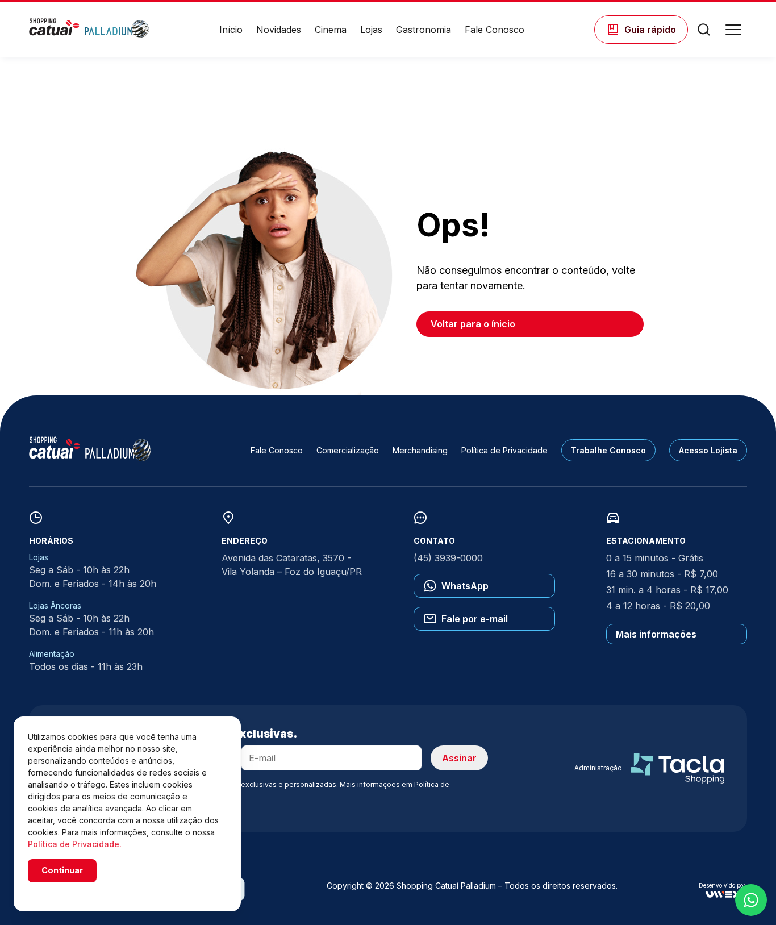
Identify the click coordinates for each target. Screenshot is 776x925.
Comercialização (347, 450)
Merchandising (420, 450)
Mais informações (656, 634)
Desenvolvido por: (723, 885)
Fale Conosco (494, 29)
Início (231, 29)
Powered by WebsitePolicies (76, 890)
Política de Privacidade (504, 450)
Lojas (371, 29)
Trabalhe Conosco (608, 450)
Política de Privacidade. (75, 844)
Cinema (331, 29)
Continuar (62, 870)
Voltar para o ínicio (473, 324)
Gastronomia (423, 29)
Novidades (278, 29)
